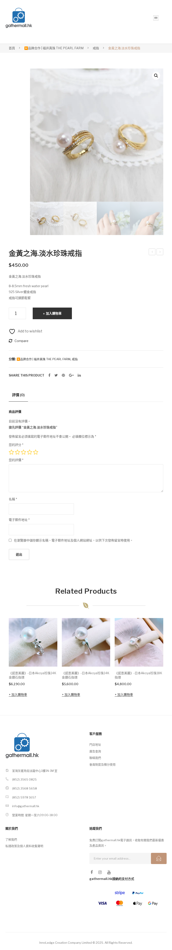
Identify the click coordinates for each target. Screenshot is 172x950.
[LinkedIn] (79, 375)
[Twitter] (56, 375)
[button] (156, 76)
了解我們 (11, 839)
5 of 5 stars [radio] (35, 452)
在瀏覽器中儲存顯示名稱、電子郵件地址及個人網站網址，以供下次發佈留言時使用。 (73, 540)
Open (156, 18)
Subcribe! (159, 858)
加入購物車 (54, 313)
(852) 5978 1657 (24, 797)
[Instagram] (100, 872)
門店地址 (95, 744)
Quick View (48, 657)
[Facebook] (49, 375)
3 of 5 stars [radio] (23, 452)
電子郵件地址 (19, 520)
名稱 (13, 499)
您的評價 (16, 460)
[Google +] (71, 375)
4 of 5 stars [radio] (29, 452)
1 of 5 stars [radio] (11, 452)
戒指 (96, 48)
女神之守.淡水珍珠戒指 (152, 252)
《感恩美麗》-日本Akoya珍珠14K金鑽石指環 (32, 675)
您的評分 (16, 445)
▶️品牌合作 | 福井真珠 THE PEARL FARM (54, 48)
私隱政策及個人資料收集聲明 (24, 846)
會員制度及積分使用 (102, 764)
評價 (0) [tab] (18, 395)
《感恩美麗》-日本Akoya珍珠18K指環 (138, 675)
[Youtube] (109, 872)
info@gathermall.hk (25, 806)
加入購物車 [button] (19, 694)
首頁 (12, 48)
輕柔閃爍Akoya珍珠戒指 (160, 252)
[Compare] (48, 641)
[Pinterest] (63, 375)
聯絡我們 (95, 758)
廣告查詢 (95, 751)
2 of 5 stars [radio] (17, 452)
